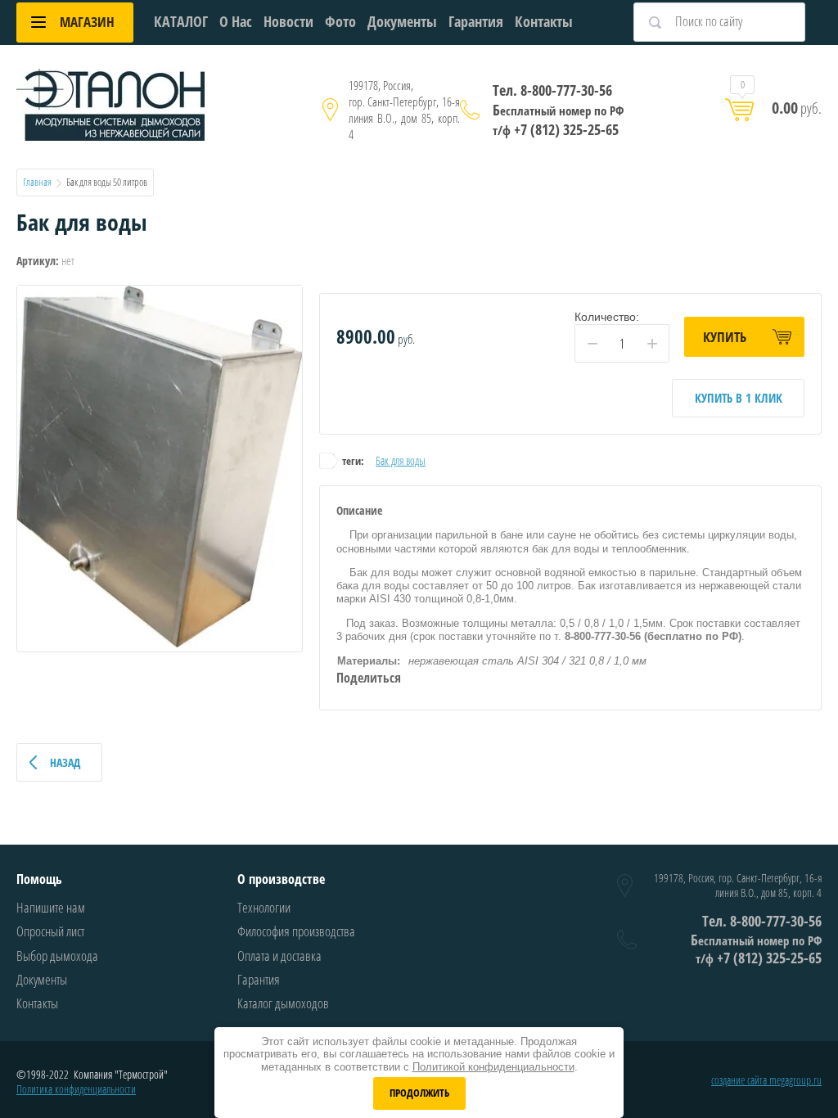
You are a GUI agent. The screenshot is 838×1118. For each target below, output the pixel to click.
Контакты (544, 21)
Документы (402, 21)
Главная (37, 181)
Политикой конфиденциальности (493, 1067)
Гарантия (475, 21)
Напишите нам (50, 907)
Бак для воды (401, 460)
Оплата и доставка (279, 955)
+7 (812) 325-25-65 (556, 129)
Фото (340, 21)
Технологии (264, 907)
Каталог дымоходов (283, 1003)
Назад (65, 762)
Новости (288, 21)
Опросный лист (50, 931)
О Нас (235, 21)
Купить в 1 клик (738, 398)
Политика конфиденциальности (76, 1089)
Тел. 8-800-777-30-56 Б (558, 99)
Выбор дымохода (57, 955)
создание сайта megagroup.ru (766, 1080)
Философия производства (296, 931)
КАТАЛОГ (181, 21)
